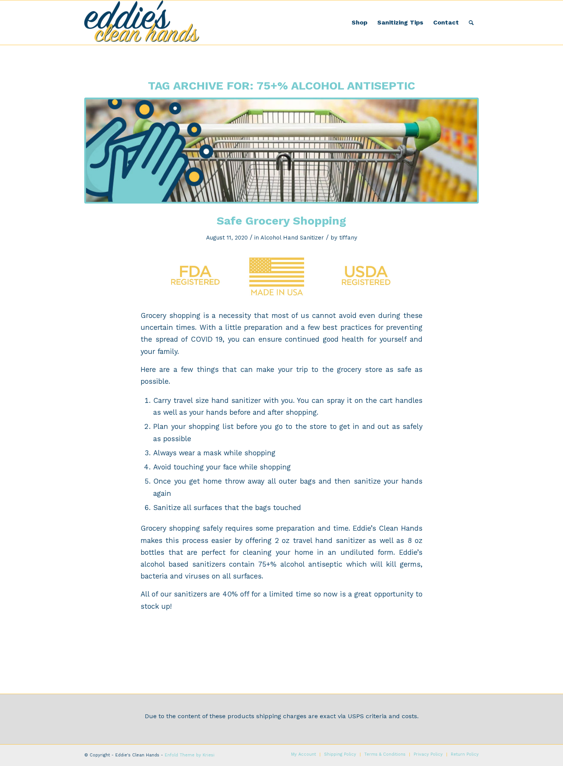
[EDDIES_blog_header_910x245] (281, 151)
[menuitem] (359, 22)
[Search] (471, 22)
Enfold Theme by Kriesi (189, 755)
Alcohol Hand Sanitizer (292, 237)
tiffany (348, 237)
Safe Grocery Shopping (281, 220)
